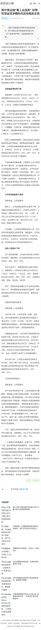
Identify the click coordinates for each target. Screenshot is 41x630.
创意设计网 (7, 3)
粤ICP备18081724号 (27, 626)
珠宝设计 (5, 18)
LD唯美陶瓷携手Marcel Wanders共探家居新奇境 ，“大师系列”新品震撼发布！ (26, 596)
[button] (33, 3)
